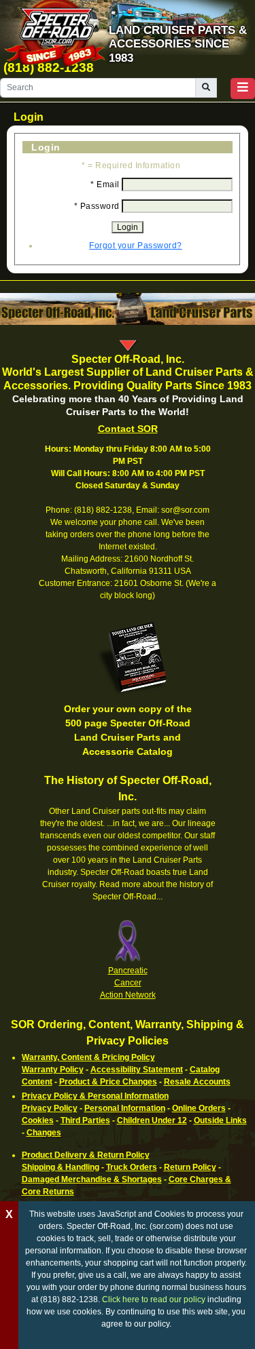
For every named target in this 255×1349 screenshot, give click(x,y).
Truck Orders (131, 1167)
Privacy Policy (50, 1108)
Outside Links (220, 1120)
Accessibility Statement (136, 1069)
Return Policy (190, 1167)
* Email (105, 184)
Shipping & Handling (60, 1167)
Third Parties (85, 1120)
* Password (97, 206)
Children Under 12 (152, 1120)
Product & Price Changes (108, 1082)
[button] (243, 88)
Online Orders (199, 1108)
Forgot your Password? (135, 245)
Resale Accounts (197, 1082)
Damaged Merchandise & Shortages (92, 1179)
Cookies (38, 1120)
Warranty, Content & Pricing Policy (88, 1057)
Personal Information (124, 1108)
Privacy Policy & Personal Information (95, 1096)
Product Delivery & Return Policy (86, 1155)
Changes (44, 1132)
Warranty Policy (53, 1069)
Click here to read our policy (153, 1299)
